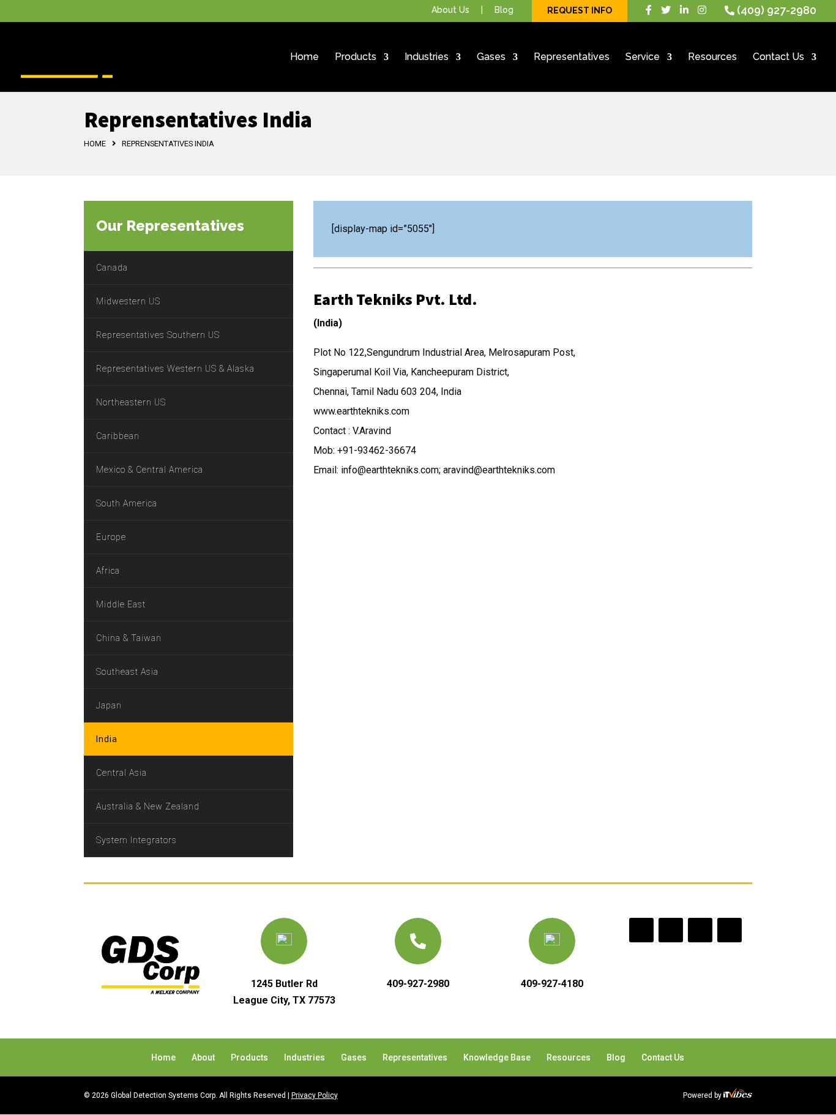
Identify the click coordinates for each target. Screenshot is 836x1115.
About (203, 1057)
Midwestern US (128, 301)
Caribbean (118, 436)
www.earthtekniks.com (361, 411)
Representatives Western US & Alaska (175, 369)
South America (126, 503)
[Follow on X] (671, 930)
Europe (111, 537)
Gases (491, 57)
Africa (108, 571)
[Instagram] (702, 10)
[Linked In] (684, 10)
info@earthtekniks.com (390, 470)
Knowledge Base (497, 1057)
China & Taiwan (129, 638)
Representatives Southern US (158, 335)
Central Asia (121, 773)
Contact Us (778, 57)
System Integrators (136, 840)
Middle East (121, 604)
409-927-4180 (552, 983)
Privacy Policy (314, 1095)
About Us (450, 10)
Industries (427, 57)
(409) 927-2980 (776, 10)
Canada (112, 267)
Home (304, 57)
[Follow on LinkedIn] (700, 930)
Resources (712, 57)
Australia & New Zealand (148, 806)
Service (642, 57)
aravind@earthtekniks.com (499, 470)
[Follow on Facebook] (641, 930)
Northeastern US (131, 402)
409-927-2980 (418, 983)
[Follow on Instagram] (729, 930)
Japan (109, 705)
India (107, 739)
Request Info (579, 10)
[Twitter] (666, 10)
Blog (504, 10)
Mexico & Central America (149, 470)
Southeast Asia (127, 672)
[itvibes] (737, 1095)
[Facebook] (649, 10)
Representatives (572, 57)
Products (355, 57)
